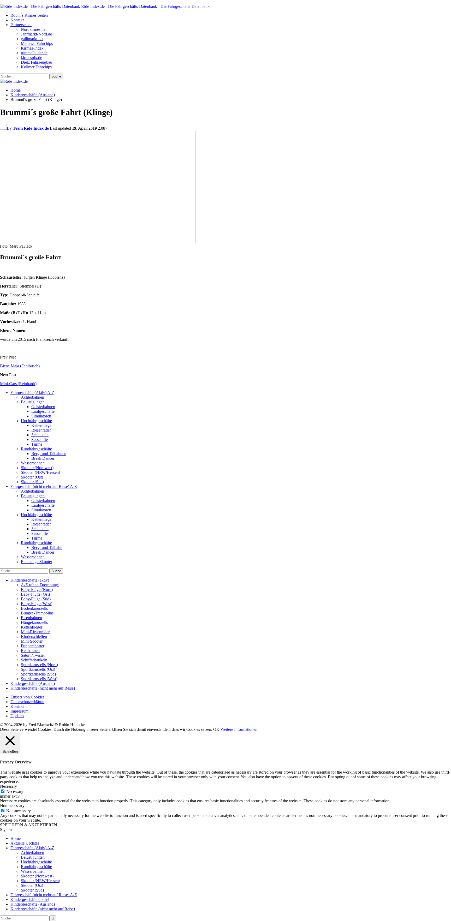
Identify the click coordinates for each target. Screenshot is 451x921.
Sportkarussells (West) (39, 679)
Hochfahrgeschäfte (36, 420)
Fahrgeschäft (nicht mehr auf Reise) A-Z (43, 486)
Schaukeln (40, 435)
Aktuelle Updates (24, 843)
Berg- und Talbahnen (48, 453)
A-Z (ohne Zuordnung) (40, 585)
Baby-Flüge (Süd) (36, 599)
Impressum (19, 711)
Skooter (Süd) (32, 482)
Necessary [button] (8, 786)
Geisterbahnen (43, 406)
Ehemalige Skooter (36, 561)
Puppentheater (32, 646)
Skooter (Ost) (32, 477)
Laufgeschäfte (43, 411)
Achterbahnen (32, 397)
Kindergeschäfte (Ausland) (32, 683)
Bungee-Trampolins (37, 613)
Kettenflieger (42, 425)
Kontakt (17, 20)
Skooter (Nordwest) (37, 467)
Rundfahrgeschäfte (36, 449)
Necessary (14, 791)
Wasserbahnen (33, 463)
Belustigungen (33, 402)
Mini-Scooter (32, 641)
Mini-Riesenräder (35, 632)
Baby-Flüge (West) (36, 603)
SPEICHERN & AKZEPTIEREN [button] (28, 825)
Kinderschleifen (34, 636)
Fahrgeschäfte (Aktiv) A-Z (32, 392)
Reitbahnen (30, 650)
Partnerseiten (21, 24)
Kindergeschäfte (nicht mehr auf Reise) (42, 688)
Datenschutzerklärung (28, 701)
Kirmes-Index (32, 48)
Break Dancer (42, 458)
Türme (36, 444)
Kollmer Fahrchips (36, 67)
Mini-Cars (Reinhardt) (18, 383)
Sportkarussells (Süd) (38, 674)
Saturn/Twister (33, 655)
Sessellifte (39, 439)
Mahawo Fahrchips (37, 43)
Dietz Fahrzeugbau (36, 62)
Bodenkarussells (34, 608)
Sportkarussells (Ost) (38, 669)
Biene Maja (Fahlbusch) (20, 366)
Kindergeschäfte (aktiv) (29, 580)
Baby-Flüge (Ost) (35, 594)
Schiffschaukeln (34, 660)
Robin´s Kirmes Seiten (29, 15)
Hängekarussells (34, 622)
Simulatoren (41, 416)
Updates (17, 716)
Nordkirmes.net (33, 29)
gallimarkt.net (32, 39)
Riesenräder (41, 430)
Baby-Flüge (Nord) (37, 589)
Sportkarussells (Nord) (39, 664)
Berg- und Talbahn (46, 547)
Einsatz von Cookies (27, 697)
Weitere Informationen (239, 729)
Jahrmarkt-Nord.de (36, 34)
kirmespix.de (31, 57)
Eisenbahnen (31, 617)
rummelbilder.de (34, 53)
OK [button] (216, 729)
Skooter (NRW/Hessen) (40, 472)
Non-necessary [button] (12, 805)
